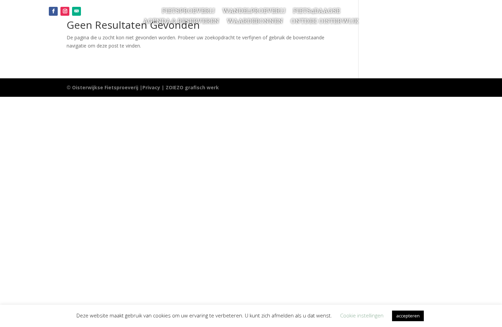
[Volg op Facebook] (53, 11)
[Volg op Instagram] (64, 11)
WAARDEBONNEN (255, 22)
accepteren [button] (408, 316)
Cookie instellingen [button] (362, 315)
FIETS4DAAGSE (316, 12)
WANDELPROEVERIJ (253, 12)
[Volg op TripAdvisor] (76, 11)
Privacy (151, 87)
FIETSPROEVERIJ (188, 12)
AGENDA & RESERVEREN (181, 22)
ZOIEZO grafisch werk (192, 87)
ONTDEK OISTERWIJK (325, 22)
